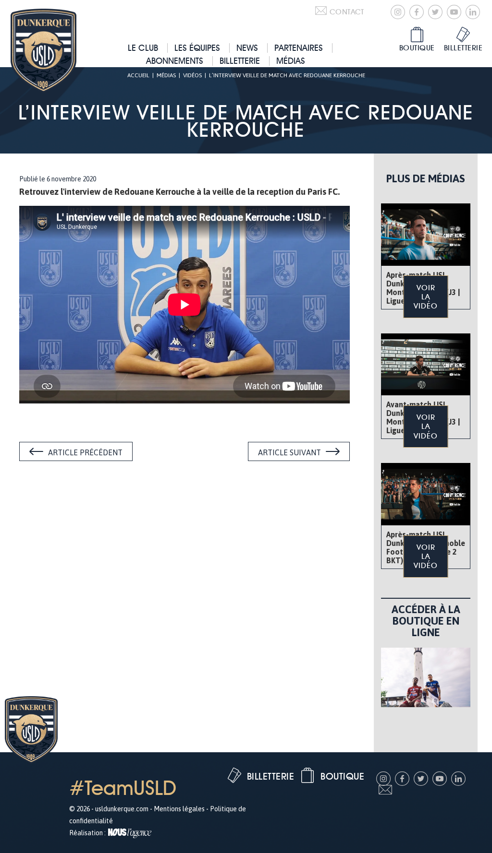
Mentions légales (179, 809)
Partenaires (298, 48)
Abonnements (174, 61)
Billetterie (240, 61)
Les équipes (197, 48)
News (247, 48)
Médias (290, 61)
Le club (143, 48)
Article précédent (85, 452)
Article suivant (289, 452)
